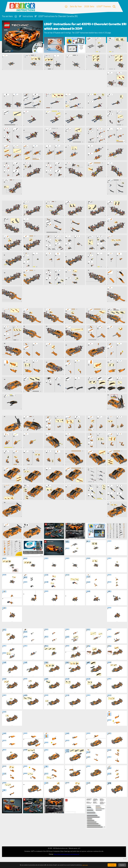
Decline (122, 865)
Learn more (85, 865)
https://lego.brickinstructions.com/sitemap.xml (66, 854)
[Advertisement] (65, 81)
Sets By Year (76, 6)
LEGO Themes (104, 6)
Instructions (28, 16)
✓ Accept (112, 865)
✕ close (125, 858)
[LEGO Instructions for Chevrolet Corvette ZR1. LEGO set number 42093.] (54, 45)
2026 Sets (89, 6)
